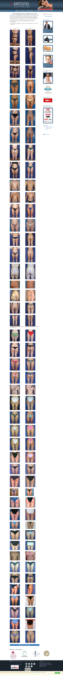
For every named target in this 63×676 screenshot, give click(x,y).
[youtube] (34, 663)
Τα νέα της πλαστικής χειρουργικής (16, 664)
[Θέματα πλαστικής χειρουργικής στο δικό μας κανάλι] (48, 59)
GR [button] (51, 10)
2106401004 (48, 16)
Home (17, 10)
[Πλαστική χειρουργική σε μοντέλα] (48, 78)
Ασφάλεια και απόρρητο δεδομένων (17, 661)
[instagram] (26, 666)
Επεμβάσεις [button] (38, 10)
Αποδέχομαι (57, 672)
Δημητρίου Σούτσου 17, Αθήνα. (45, 662)
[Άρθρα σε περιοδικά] (48, 115)
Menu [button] (12, 10)
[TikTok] (29, 666)
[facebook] (26, 663)
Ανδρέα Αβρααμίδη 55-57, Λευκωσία (46, 664)
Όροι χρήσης (46, 134)
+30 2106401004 (43, 665)
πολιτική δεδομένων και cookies (39, 672)
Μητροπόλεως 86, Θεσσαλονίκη (46, 663)
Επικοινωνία (46, 10)
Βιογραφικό (23, 10)
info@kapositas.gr (43, 666)
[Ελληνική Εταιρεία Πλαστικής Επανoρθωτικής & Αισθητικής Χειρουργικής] (49, 653)
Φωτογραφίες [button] (30, 10)
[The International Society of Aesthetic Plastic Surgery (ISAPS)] (37, 654)
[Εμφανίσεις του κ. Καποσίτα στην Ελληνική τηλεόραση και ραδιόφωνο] (48, 25)
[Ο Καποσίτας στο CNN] (48, 100)
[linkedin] (32, 663)
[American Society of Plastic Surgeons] (26, 654)
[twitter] (29, 663)
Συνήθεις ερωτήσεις (49, 127)
